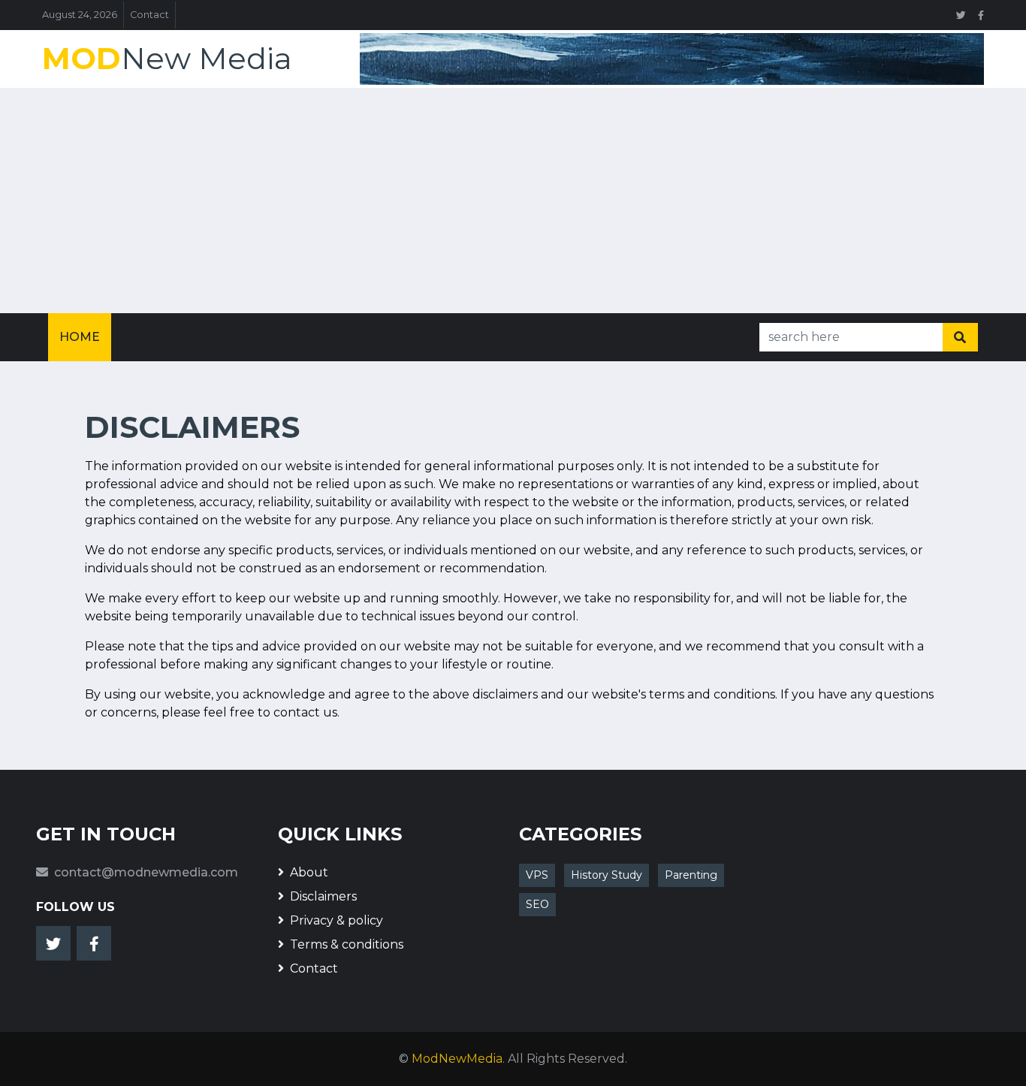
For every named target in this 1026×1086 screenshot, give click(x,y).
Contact (149, 14)
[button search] (960, 337)
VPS (537, 875)
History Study (606, 875)
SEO (537, 904)
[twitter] (961, 15)
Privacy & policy (336, 920)
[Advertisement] (513, 200)
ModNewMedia (457, 1058)
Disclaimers (323, 896)
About (309, 872)
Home (79, 337)
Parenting (691, 875)
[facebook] (981, 15)
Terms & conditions (346, 944)
